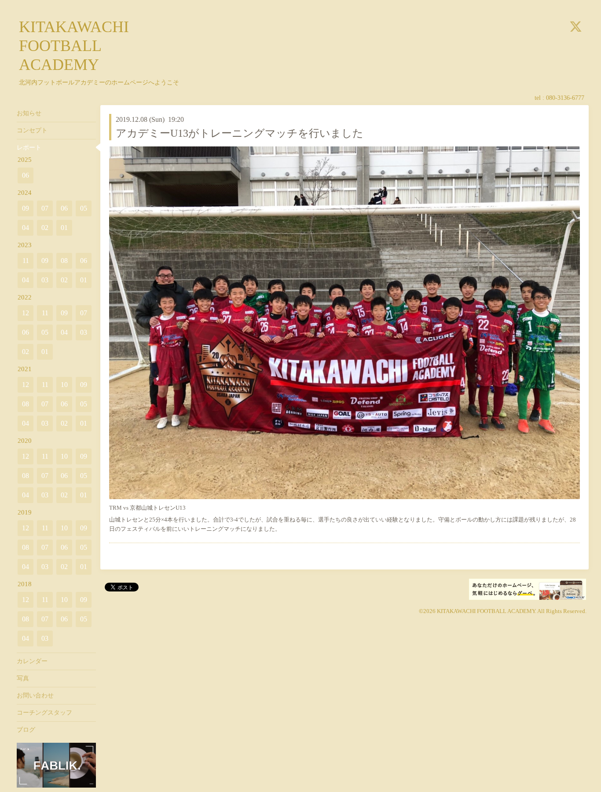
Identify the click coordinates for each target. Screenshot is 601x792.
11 (25, 260)
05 (83, 208)
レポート (29, 147)
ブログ (26, 729)
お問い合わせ (35, 695)
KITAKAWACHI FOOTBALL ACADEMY (74, 45)
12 (25, 313)
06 (25, 175)
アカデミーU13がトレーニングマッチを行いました (239, 133)
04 (25, 227)
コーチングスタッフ (44, 712)
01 (64, 227)
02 (44, 227)
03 (44, 280)
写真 (23, 678)
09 (25, 208)
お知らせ (29, 113)
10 (64, 384)
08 (64, 260)
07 (44, 208)
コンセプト (32, 130)
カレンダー (32, 661)
